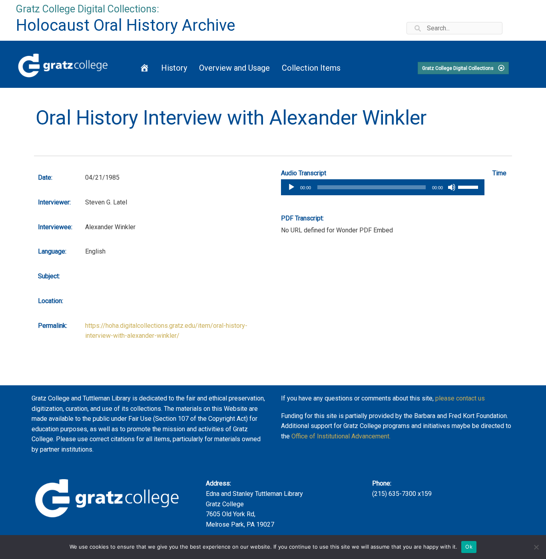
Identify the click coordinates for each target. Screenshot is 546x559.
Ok (468, 546)
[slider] (469, 186)
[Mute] (452, 187)
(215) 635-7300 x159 (402, 494)
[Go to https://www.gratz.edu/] (63, 64)
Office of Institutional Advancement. (341, 436)
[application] (382, 187)
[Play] (291, 187)
